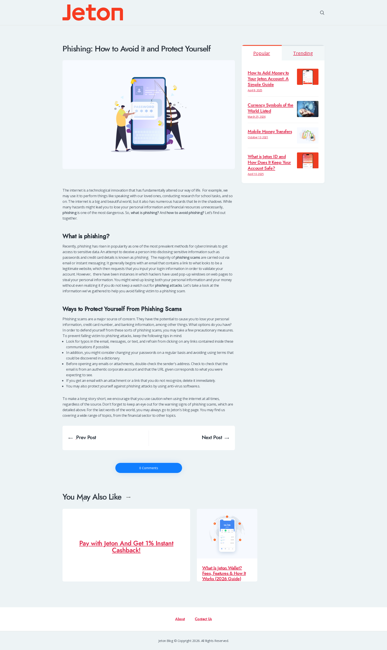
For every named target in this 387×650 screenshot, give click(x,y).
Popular (261, 53)
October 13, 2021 (258, 137)
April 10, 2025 (256, 174)
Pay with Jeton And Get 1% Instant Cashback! (126, 547)
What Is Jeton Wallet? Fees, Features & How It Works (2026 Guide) (224, 573)
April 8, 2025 (255, 90)
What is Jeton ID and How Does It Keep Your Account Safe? (269, 162)
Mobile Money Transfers (270, 132)
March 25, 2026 (256, 117)
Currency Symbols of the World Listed (270, 108)
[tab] (262, 52)
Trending (303, 53)
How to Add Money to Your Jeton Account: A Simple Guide (268, 79)
